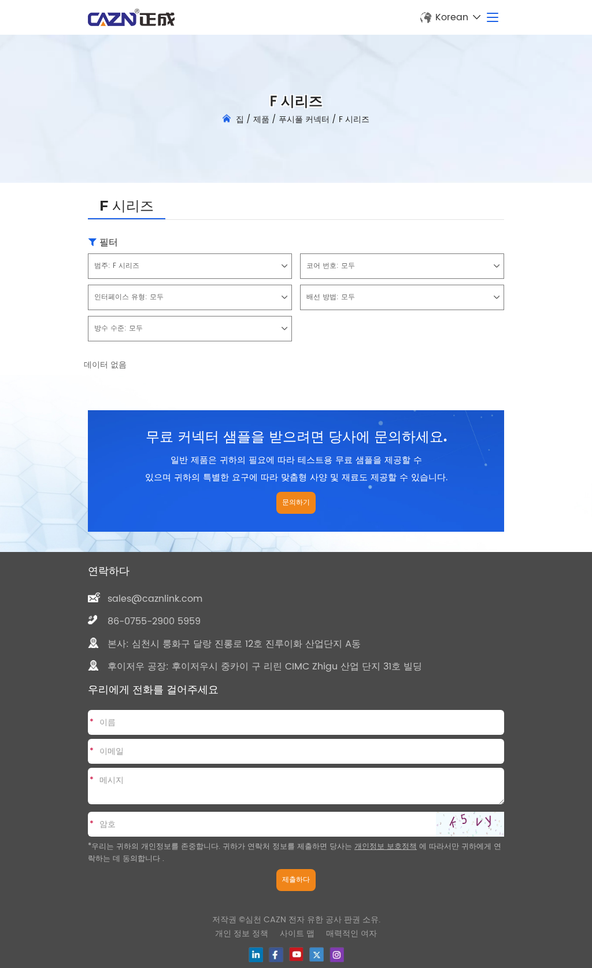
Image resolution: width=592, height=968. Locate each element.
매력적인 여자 (351, 933)
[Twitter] (316, 954)
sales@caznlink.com (155, 598)
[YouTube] (296, 954)
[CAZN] (131, 17)
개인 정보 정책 (241, 933)
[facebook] (276, 954)
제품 (261, 119)
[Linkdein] (256, 954)
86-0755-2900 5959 (154, 621)
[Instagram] (337, 954)
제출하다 (296, 879)
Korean (451, 17)
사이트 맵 (297, 933)
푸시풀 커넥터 (304, 119)
